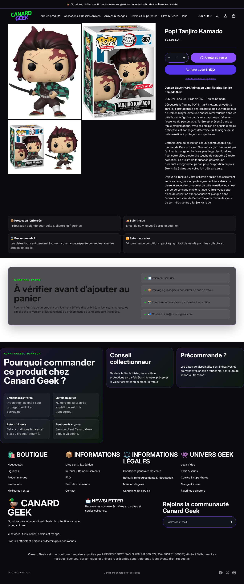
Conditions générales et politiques (122, 572)
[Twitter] (227, 572)
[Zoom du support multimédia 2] (119, 71)
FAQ (68, 477)
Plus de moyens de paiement (200, 78)
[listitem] (184, 16)
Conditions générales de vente (142, 471)
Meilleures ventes (18, 490)
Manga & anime (190, 484)
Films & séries (189, 471)
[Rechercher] (217, 16)
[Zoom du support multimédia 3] (44, 147)
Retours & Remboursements (82, 471)
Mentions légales (133, 484)
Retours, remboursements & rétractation (148, 477)
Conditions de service (136, 490)
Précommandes (17, 477)
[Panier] (234, 16)
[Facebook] (220, 572)
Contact (70, 490)
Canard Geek (23, 572)
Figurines (13, 471)
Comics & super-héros (194, 477)
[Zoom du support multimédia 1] (44, 71)
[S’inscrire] (231, 522)
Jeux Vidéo (188, 464)
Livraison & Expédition (79, 464)
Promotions (15, 484)
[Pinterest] (234, 572)
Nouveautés (15, 464)
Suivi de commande (77, 484)
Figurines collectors (193, 490)
